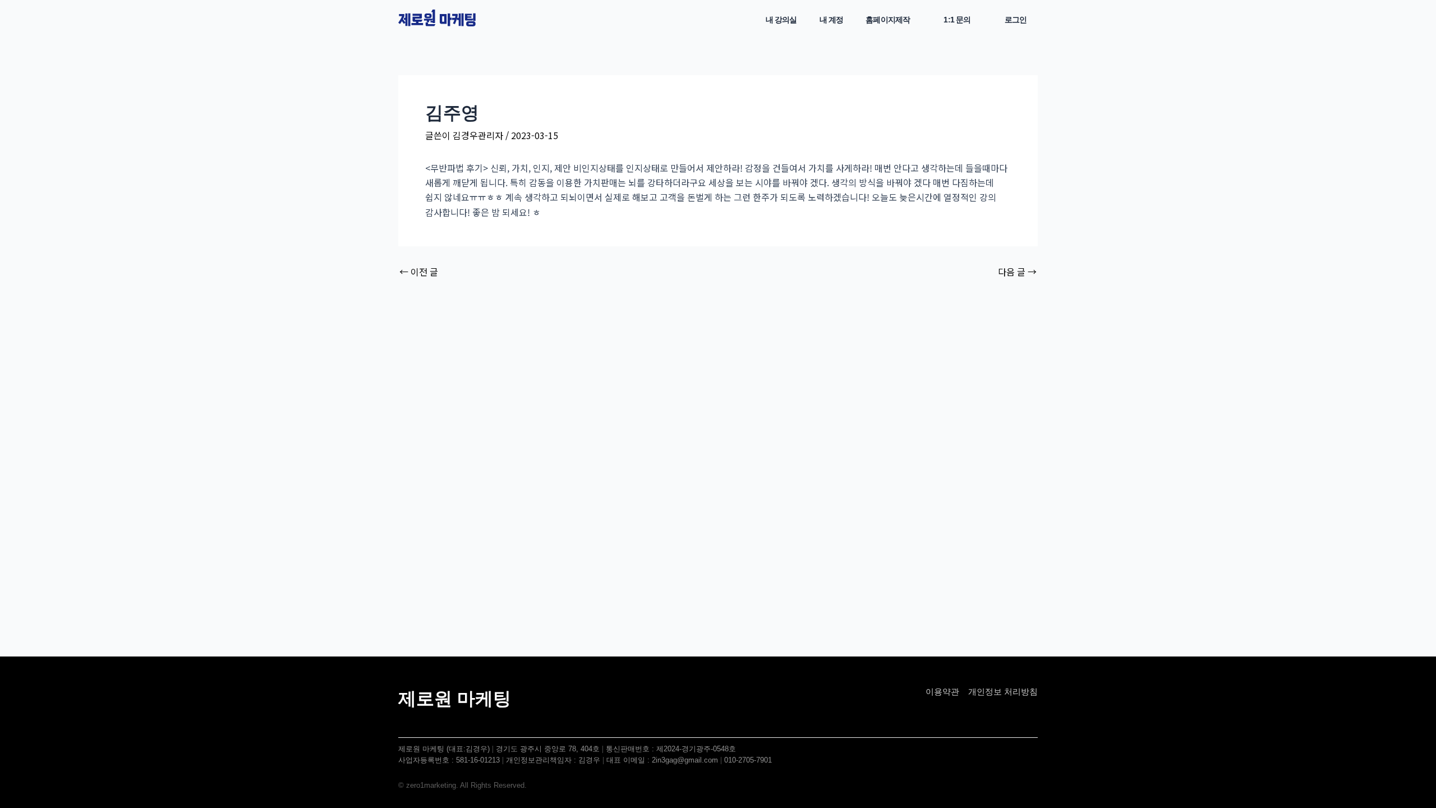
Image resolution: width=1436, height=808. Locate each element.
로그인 (1016, 19)
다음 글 (1017, 271)
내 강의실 (781, 19)
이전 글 (418, 271)
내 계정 (832, 19)
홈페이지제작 (888, 19)
